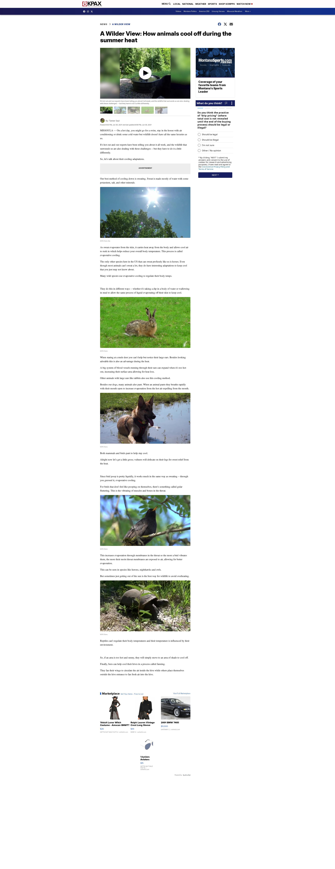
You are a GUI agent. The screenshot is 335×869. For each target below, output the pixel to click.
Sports (212, 4)
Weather (200, 4)
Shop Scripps (227, 4)
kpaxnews (92, 11)
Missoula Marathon (234, 11)
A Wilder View (121, 24)
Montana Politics (190, 11)
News (103, 24)
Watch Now (244, 4)
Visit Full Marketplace (181, 693)
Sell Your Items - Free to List (132, 694)
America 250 (204, 11)
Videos (178, 11)
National (187, 4)
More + (248, 11)
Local (176, 4)
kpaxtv (84, 11)
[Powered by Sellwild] (186, 775)
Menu (165, 4)
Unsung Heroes (218, 11)
